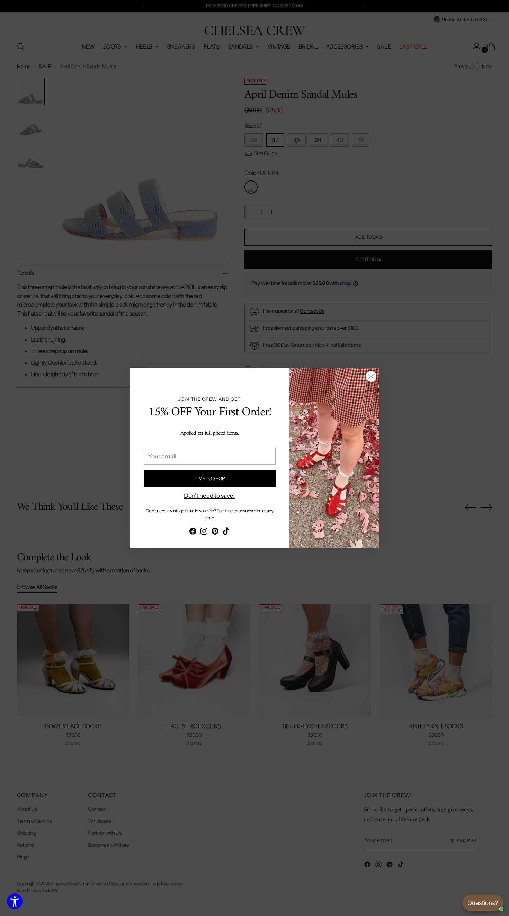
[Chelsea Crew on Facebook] (193, 532)
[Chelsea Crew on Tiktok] (226, 532)
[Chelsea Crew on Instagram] (204, 532)
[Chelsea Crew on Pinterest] (215, 532)
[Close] (371, 376)
